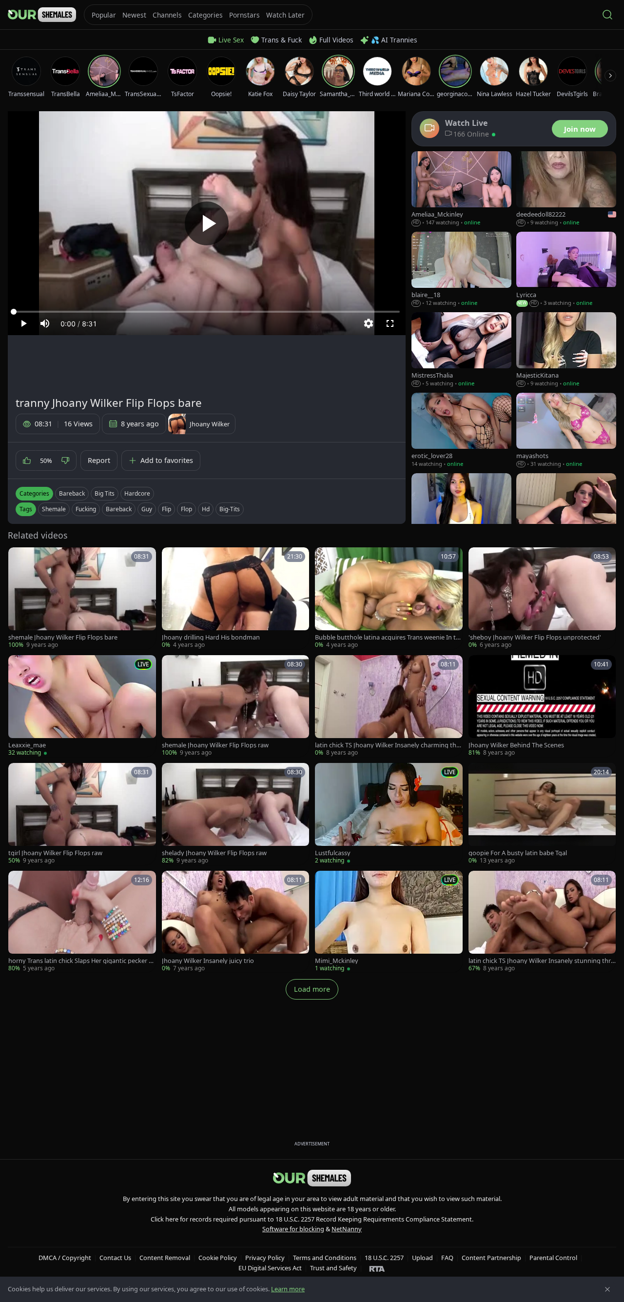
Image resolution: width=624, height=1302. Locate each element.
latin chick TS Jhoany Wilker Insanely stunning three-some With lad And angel (541, 961)
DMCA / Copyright (65, 1257)
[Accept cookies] (607, 1289)
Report (99, 460)
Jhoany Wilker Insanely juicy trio (208, 961)
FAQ (447, 1257)
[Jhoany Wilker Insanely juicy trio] (236, 922)
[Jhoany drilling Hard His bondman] (236, 598)
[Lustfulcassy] (389, 814)
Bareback (72, 493)
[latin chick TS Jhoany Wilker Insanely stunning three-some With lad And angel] (542, 922)
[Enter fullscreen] (390, 323)
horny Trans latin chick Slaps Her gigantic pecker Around (81, 961)
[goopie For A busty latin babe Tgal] (542, 814)
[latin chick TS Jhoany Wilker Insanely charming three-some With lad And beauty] (389, 706)
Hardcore (137, 493)
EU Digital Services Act (270, 1267)
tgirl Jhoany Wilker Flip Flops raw (55, 853)
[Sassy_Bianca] (461, 511)
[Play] (207, 223)
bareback (119, 509)
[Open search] (607, 14)
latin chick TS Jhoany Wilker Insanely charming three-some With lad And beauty (388, 745)
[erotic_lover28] (461, 430)
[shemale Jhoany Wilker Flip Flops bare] (82, 598)
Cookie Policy (217, 1257)
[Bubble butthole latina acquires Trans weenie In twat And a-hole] (389, 598)
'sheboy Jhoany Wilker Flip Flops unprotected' (534, 637)
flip (166, 509)
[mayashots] (566, 430)
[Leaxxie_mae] (82, 706)
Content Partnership (491, 1257)
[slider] (207, 312)
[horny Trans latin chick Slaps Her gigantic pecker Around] (82, 922)
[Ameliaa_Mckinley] (461, 189)
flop (186, 509)
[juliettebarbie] (566, 511)
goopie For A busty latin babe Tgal (517, 853)
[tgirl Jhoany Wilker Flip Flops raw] (82, 814)
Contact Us (115, 1257)
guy (146, 509)
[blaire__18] (461, 269)
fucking (86, 509)
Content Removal (164, 1257)
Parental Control (553, 1257)
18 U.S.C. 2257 (384, 1257)
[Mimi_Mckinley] (389, 922)
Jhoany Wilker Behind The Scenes (516, 745)
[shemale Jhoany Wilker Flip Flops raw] (236, 706)
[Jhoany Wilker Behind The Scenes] (542, 706)
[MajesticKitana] (566, 350)
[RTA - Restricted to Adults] (377, 1268)
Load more (312, 989)
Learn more (288, 1288)
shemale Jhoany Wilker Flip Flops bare (62, 637)
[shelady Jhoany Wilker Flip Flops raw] (236, 814)
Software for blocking (293, 1228)
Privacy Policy (265, 1257)
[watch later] (19, 558)
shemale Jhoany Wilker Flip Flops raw (215, 745)
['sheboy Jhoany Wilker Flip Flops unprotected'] (542, 598)
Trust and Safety (333, 1267)
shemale (54, 509)
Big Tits (105, 493)
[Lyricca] (566, 269)
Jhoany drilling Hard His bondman (211, 637)
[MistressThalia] (461, 350)
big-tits (229, 509)
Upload (422, 1257)
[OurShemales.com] (42, 14)
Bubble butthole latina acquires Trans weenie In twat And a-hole (388, 637)
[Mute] (45, 323)
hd (206, 509)
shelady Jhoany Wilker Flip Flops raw (214, 853)
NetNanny (347, 1228)
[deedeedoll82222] (566, 189)
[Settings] (368, 323)
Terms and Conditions (324, 1257)
